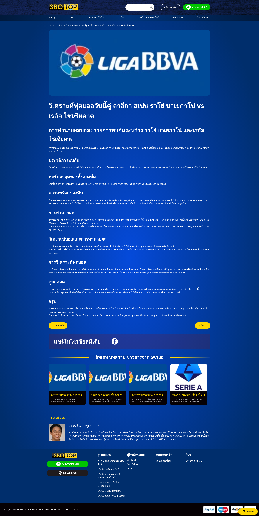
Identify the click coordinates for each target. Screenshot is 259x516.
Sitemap (76, 509)
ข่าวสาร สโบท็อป (194, 461)
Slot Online (132, 464)
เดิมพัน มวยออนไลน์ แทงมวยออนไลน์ (109, 484)
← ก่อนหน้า (58, 325)
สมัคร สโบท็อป (163, 461)
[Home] (63, 7)
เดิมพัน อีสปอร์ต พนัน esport (111, 496)
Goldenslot (132, 460)
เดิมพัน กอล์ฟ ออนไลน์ (108, 469)
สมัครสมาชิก (170, 7)
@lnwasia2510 (199, 7)
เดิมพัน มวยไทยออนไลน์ (109, 491)
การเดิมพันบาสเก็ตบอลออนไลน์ (111, 462)
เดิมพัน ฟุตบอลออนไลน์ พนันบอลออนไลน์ (109, 476)
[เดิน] (151, 7)
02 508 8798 (70, 473)
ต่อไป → (202, 325)
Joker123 (131, 468)
